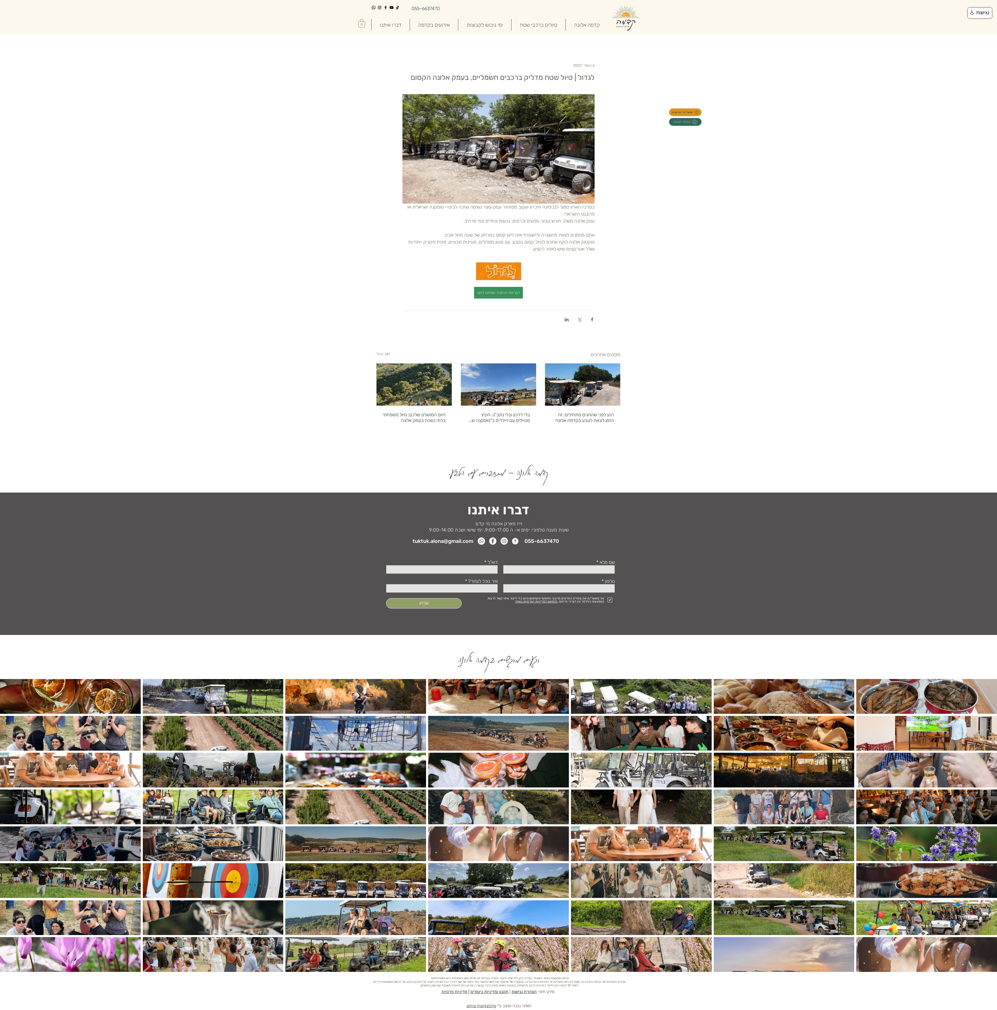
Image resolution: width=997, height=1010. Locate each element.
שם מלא (606, 562)
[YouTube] (391, 7)
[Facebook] (385, 7)
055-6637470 (426, 8)
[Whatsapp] (373, 7)
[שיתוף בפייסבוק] (592, 319)
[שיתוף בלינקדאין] (566, 319)
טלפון (609, 581)
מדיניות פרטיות (454, 991)
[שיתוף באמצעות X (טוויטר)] (579, 319)
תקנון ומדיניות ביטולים (489, 991)
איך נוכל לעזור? (483, 581)
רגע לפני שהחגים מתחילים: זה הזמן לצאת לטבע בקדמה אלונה (584, 417)
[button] (361, 23)
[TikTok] (397, 7)
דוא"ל (493, 562)
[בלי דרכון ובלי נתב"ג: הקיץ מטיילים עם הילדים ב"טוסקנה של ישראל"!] (498, 384)
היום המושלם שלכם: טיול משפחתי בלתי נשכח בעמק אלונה (414, 417)
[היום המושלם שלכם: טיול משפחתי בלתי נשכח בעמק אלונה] (414, 384)
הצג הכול (383, 354)
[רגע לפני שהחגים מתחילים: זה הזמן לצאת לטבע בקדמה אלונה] (582, 384)
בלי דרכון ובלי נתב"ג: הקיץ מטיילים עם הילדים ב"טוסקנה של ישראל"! (499, 417)
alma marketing (481, 1005)
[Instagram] (379, 7)
